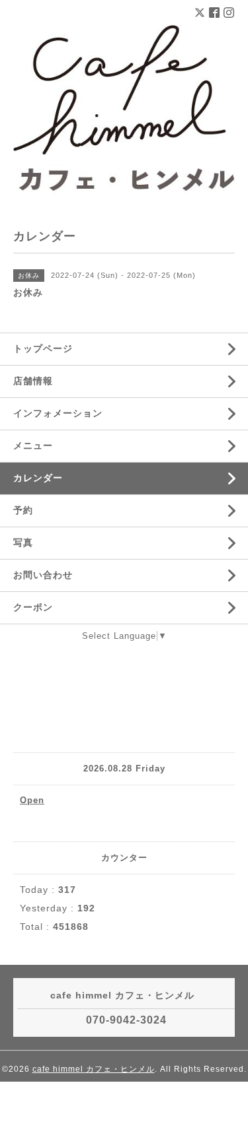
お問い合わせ (43, 575)
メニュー (33, 445)
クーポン (33, 607)
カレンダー (38, 478)
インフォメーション (58, 413)
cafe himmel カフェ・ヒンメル (93, 1069)
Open (32, 800)
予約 (23, 510)
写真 (23, 542)
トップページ (43, 348)
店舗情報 (33, 381)
